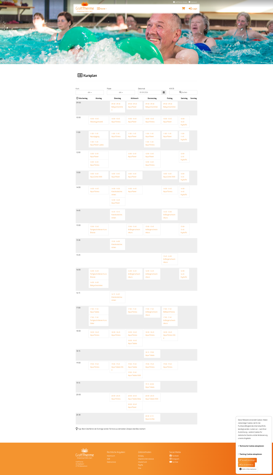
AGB (108, 459)
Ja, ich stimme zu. (247, 465)
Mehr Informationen (249, 469)
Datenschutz (111, 462)
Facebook (175, 456)
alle (89, 92)
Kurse (103, 8)
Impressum (193, 2)
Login (194, 8)
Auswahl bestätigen (248, 460)
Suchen (184, 92)
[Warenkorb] (183, 9)
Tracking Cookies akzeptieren (251, 454)
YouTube (175, 462)
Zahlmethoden (144, 452)
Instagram (175, 459)
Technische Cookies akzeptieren (252, 446)
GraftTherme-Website (181, 2)
